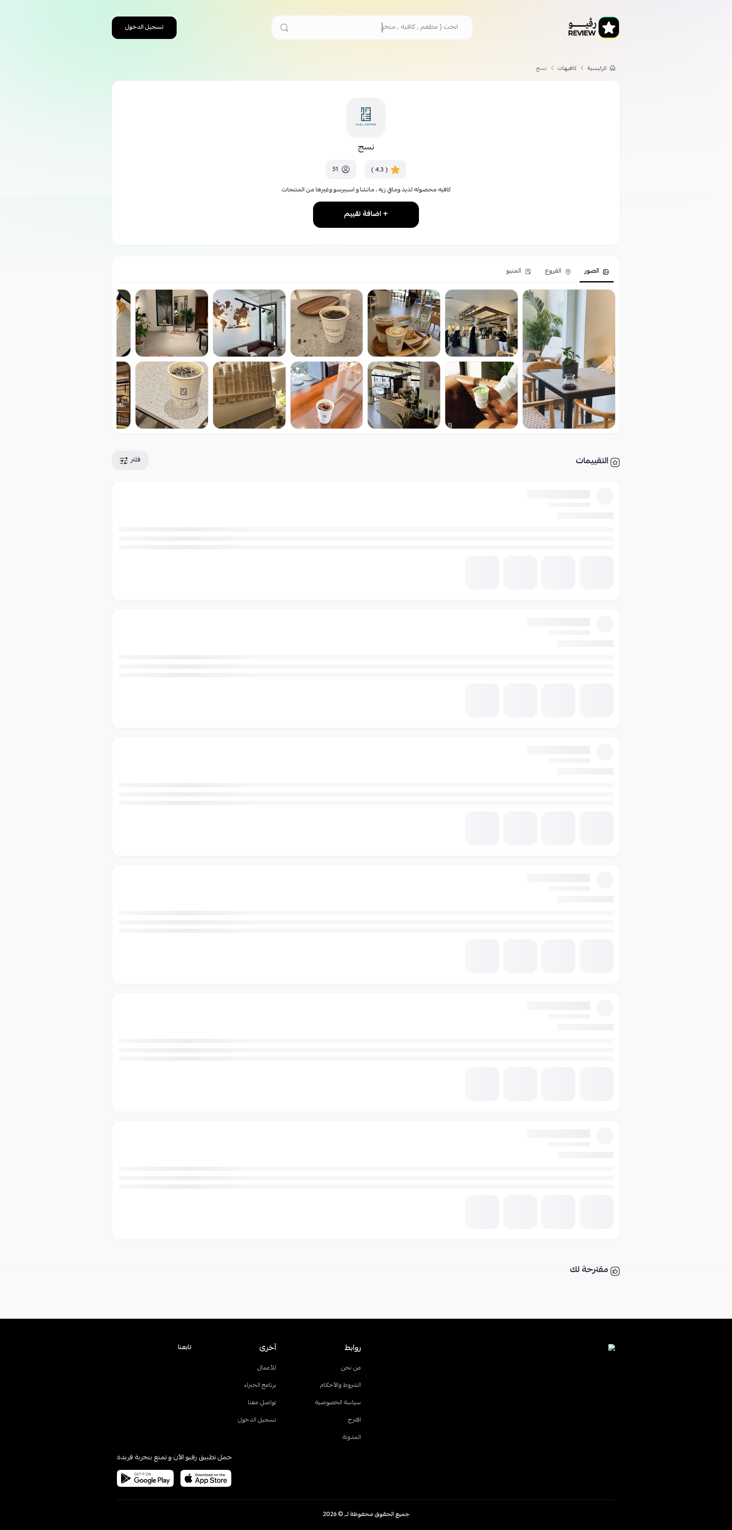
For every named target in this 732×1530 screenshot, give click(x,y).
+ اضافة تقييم (366, 214)
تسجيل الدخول (144, 27)
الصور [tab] (593, 271)
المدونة (352, 1437)
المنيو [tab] (514, 271)
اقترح (354, 1420)
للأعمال (267, 1368)
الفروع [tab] (554, 271)
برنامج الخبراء (260, 1385)
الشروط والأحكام (340, 1385)
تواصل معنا (262, 1403)
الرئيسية (598, 68)
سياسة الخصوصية (338, 1403)
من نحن (351, 1368)
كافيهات (567, 68)
